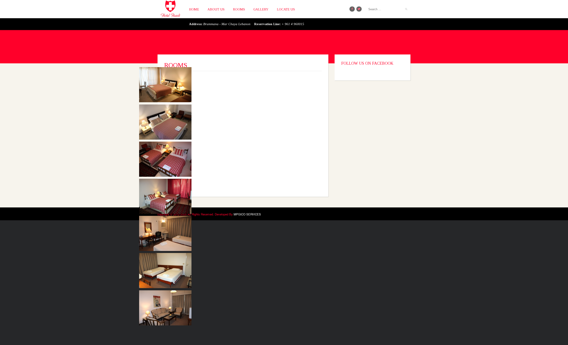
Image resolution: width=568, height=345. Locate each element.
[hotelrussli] (170, 8)
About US (216, 9)
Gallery (260, 9)
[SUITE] (178, 316)
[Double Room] (178, 167)
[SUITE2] (178, 241)
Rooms (239, 9)
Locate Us (286, 9)
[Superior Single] (178, 93)
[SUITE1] (178, 279)
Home (194, 9)
